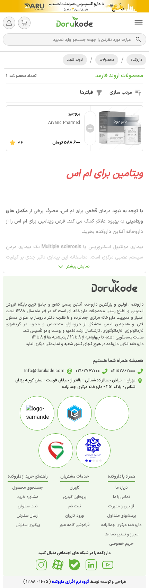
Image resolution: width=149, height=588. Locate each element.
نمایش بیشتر (78, 266)
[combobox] (71, 39)
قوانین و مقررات (121, 506)
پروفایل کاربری (74, 497)
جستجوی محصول (27, 488)
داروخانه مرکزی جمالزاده (121, 525)
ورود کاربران (74, 516)
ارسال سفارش (27, 516)
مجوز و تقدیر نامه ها (121, 534)
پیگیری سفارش (28, 525)
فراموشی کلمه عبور (74, 525)
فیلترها (86, 92)
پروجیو (74, 113)
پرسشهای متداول (121, 516)
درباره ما (121, 488)
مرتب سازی (120, 92)
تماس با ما (121, 497)
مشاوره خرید (27, 497)
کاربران (75, 488)
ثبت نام (74, 506)
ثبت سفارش (27, 506)
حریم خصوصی (121, 544)
